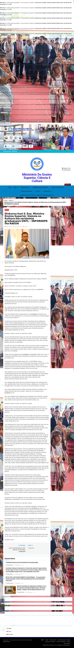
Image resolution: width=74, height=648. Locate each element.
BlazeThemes (6, 641)
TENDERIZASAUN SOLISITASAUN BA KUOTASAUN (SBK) (22, 562)
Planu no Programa (58, 187)
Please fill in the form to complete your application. (36, 195)
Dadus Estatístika (26, 191)
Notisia (38, 191)
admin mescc (9, 226)
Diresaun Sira (25, 187)
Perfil (15, 187)
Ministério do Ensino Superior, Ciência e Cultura (37, 178)
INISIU (9, 187)
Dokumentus (47, 191)
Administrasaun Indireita (40, 187)
